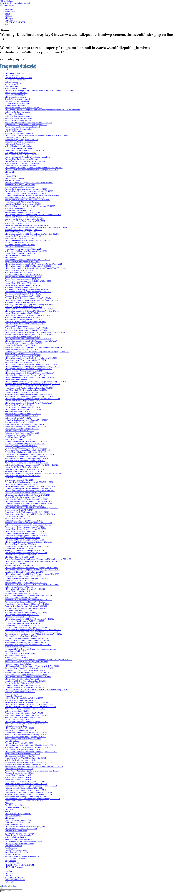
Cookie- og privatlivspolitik (15, 880)
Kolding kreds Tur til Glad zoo (16, 88)
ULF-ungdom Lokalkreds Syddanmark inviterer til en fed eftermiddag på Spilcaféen (36, 135)
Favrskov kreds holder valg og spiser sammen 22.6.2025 (26, 189)
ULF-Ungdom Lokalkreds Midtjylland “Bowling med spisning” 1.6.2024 (32, 367)
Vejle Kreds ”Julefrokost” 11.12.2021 (19, 769)
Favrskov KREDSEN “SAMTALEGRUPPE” (22, 354)
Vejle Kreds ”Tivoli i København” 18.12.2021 (22, 760)
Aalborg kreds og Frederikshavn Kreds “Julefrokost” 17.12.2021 (29, 762)
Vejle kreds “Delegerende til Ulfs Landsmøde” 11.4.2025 (26, 225)
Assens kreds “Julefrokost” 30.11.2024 (19, 270)
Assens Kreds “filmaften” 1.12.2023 (18, 439)
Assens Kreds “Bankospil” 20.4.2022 (19, 719)
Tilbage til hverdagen (13, 816)
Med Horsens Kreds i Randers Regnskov (20, 187)
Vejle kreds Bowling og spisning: (17, 112)
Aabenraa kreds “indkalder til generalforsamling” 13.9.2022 (27, 638)
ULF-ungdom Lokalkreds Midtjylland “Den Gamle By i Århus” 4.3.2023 (32, 570)
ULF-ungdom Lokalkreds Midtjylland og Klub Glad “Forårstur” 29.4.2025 (33, 215)
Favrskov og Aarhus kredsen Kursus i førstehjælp (23, 108)
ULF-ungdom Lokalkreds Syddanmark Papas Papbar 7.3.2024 (28, 403)
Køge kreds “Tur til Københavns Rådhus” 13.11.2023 (25, 461)
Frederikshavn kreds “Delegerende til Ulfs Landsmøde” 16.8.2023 (30, 514)
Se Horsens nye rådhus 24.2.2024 (17, 411)
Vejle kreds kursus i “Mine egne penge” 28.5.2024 (24, 371)
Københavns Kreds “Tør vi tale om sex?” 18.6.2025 (24, 198)
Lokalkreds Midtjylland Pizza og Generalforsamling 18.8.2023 (28, 503)
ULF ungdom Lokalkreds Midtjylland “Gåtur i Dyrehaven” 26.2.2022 (31, 745)
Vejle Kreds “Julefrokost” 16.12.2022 (19, 580)
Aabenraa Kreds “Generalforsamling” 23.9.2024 (23, 296)
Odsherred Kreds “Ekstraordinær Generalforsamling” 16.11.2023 (29, 454)
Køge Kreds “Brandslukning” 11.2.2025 (20, 238)
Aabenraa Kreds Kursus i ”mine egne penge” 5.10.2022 (26, 628)
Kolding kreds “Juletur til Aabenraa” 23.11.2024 (23, 277)
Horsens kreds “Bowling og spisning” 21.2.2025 (23, 236)
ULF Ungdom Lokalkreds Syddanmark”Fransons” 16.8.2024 (28, 339)
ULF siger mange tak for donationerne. (19, 844)
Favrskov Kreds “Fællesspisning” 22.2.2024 (21, 416)
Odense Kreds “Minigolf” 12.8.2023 (18, 516)
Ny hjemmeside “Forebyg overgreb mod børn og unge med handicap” (31, 649)
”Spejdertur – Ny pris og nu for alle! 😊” (20, 153)
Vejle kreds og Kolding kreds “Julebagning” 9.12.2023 (25, 426)
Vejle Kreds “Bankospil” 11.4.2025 (18, 223)
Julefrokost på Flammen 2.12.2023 (18, 435)
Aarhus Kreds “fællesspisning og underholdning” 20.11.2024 (28, 281)
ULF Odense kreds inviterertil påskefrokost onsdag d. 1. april (17, 98)
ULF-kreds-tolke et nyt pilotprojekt (18, 814)
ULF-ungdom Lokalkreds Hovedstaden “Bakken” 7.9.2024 (27, 315)
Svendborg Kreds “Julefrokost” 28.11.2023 (21, 446)
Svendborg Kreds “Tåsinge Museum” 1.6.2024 (22, 362)
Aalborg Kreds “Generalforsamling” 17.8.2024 (22, 337)
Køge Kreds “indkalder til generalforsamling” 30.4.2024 (26, 390)
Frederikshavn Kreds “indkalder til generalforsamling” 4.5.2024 (29, 388)
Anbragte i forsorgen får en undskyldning (20, 232)
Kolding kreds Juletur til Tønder (17, 144)
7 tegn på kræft (10, 861)
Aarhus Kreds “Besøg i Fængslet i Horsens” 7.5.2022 (25, 709)
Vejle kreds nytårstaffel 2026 (15, 138)
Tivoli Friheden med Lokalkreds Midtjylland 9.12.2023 (25, 424)
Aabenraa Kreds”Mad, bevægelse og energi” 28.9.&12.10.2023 (29, 482)
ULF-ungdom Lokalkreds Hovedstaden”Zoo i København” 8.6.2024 (31, 358)
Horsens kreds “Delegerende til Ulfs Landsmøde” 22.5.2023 (27, 546)
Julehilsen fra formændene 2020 (17, 807)
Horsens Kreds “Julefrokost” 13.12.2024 (20, 253)
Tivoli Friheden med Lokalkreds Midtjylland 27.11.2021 (26, 784)
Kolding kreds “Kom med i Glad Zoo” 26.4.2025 (23, 217)
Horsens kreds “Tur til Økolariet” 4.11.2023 (21, 467)
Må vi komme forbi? (12, 863)
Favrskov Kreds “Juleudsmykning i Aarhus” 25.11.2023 (26, 448)
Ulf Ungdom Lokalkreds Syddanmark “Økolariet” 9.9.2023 (27, 495)
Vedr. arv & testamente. (13, 846)
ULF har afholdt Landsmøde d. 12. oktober (21, 829)
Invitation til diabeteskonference (17, 837)
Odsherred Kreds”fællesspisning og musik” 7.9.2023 (24, 497)
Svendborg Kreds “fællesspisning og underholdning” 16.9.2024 (29, 305)
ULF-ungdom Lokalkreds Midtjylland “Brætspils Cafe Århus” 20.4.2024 (32, 399)
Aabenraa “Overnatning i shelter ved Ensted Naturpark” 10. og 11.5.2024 (32, 384)
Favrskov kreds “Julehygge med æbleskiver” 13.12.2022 (26, 583)
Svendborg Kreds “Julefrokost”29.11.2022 (21, 598)
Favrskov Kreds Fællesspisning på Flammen (21, 159)
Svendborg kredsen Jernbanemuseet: (18, 118)
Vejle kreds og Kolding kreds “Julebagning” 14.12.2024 (26, 251)
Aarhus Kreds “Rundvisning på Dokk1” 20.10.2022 (24, 621)
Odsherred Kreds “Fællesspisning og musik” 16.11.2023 (26, 456)
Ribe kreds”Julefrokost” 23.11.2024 (18, 272)
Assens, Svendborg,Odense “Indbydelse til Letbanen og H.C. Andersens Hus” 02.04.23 (38, 559)
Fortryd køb (9, 882)
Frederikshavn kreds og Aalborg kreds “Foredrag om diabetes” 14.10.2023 (33, 474)
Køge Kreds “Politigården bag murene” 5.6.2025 (23, 204)
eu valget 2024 (10, 176)
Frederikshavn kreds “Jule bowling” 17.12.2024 (23, 249)
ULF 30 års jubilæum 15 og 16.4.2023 (19, 557)
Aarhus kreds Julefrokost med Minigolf (19, 148)
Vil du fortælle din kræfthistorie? (17, 859)
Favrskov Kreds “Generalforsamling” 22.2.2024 (23, 414)
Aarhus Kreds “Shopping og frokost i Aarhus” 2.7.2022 (26, 675)
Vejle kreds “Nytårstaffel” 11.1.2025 (18, 247)
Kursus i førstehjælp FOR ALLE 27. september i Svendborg (27, 157)
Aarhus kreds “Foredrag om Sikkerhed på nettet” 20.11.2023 (27, 450)
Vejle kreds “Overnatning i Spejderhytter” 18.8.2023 (24, 506)
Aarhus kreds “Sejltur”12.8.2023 (17, 518)
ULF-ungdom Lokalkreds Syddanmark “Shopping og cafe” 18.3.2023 (31, 568)
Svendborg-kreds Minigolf (15, 95)
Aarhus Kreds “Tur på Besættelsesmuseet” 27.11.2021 (25, 782)
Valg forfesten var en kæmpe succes (18, 78)
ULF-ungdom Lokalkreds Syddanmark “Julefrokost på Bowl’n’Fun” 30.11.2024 (35, 268)
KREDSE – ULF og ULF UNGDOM (19, 865)
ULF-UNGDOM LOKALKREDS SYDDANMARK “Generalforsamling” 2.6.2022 (37, 690)
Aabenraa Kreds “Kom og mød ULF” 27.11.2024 (23, 275)
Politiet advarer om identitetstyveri (17, 822)
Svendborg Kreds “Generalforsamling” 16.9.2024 (23, 307)
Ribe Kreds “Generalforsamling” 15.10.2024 (21, 287)
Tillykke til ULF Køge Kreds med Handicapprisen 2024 (26, 125)
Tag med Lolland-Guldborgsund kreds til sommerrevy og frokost (29, 183)
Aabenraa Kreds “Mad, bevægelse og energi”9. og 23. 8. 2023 (28, 523)
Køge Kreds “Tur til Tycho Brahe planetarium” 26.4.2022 (26, 715)
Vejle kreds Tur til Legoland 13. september (21, 165)
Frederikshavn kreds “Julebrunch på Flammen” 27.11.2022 (27, 604)
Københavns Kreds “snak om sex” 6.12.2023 (22, 433)
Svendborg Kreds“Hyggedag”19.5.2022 (13, 695)
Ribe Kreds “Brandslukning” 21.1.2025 (20, 245)
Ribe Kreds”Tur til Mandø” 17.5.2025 (19, 208)
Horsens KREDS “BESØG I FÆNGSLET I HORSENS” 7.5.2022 (30, 707)
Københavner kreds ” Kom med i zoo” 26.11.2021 (24, 788)
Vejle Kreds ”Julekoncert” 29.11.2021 (19, 777)
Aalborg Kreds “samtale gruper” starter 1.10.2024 (23, 294)
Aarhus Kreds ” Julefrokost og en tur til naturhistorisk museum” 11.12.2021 (33, 771)
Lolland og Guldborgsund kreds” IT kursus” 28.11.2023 (26, 441)
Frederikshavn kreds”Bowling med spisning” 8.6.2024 (25, 360)
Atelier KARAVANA (13, 854)
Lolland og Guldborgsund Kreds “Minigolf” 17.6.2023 (25, 533)
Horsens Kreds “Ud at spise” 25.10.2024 (20, 283)
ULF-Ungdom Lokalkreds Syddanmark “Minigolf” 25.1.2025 (28, 240)
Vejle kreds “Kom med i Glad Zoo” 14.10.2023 (22, 476)
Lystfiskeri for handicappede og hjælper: (20, 833)
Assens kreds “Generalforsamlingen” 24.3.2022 (23, 739)
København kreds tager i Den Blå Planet (20, 185)
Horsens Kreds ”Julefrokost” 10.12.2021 (20, 775)
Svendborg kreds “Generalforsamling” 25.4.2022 (23, 717)
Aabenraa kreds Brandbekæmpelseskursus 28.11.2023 (25, 444)
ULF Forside (10, 172)
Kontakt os (9, 871)
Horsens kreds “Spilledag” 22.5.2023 (19, 548)
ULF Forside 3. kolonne (14, 867)
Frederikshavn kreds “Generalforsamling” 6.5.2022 (24, 713)
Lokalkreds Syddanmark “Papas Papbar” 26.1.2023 (24, 572)
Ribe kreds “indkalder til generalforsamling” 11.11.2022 (26, 613)
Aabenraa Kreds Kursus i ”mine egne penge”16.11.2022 (26, 608)
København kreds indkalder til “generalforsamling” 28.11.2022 (28, 600)
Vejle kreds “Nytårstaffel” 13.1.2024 (18, 418)
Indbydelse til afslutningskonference (18, 839)
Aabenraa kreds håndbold (14, 114)
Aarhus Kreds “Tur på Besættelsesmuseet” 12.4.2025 (25, 221)
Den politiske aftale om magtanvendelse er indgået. (24, 841)
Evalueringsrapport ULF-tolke (16, 657)
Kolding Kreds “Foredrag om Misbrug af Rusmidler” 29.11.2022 (29, 595)
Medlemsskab (10, 11)
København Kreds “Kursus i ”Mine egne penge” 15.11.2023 (27, 459)
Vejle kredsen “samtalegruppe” (16, 379)
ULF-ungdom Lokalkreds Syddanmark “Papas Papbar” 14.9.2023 (30, 491)
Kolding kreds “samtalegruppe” (16, 326)
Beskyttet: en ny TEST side (15, 563)
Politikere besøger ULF (13, 824)
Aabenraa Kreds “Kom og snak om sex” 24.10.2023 (24, 471)
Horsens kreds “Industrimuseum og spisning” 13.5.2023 (26, 553)
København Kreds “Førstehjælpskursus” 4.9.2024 (23, 319)
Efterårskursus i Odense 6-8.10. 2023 (19, 480)
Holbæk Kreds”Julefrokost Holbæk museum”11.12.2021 (26, 764)
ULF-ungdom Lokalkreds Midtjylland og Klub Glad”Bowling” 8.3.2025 (32, 234)
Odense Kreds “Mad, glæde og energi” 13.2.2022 (23, 749)
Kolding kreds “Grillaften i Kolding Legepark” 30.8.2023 (26, 499)
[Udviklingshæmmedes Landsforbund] (15, 3)
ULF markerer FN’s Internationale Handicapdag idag (25, 826)
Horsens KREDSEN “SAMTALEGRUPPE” (22, 392)
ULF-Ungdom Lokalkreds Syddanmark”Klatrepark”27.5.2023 (28, 542)
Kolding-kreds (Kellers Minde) (16, 93)
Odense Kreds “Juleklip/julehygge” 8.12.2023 (22, 429)
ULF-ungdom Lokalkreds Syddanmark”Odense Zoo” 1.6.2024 (28, 369)
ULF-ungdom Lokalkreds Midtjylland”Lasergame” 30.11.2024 (28, 266)
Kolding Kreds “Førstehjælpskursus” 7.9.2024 (22, 317)
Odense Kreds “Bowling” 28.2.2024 (18, 405)
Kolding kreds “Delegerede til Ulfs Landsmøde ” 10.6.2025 (27, 200)
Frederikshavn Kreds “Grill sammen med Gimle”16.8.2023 (27, 512)
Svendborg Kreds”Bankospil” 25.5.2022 (20, 692)
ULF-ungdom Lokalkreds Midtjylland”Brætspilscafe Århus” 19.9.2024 (31, 300)
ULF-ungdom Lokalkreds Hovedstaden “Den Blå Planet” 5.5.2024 (30, 386)
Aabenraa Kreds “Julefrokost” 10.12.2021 (20, 773)
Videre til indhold (6, 1)
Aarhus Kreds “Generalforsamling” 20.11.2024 (22, 279)
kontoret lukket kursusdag (14, 178)
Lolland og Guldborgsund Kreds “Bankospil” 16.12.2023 (26, 420)
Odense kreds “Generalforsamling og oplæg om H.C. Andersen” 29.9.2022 (33, 630)
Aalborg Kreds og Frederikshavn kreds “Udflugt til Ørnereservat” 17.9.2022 (33, 634)
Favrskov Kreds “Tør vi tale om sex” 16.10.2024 (23, 285)
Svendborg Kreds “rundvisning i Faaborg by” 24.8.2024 (26, 330)
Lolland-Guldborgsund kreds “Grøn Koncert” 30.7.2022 (26, 670)
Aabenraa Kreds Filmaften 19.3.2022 (19, 743)
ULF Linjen (9, 818)
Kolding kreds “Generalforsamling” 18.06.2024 (23, 356)
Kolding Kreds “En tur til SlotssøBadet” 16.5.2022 (24, 698)
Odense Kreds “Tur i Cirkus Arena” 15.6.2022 (22, 683)
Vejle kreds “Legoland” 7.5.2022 (17, 711)
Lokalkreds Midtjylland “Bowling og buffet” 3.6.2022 (25, 687)
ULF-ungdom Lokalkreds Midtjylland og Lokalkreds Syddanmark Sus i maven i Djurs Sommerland (42, 110)
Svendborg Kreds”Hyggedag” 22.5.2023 (20, 544)
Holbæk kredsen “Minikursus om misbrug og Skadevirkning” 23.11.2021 (32, 799)
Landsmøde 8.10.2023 (13, 478)
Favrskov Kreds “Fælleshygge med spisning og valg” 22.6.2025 (29, 191)
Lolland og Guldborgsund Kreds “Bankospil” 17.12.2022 (26, 578)
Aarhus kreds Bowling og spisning (18, 120)
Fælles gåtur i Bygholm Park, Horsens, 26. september (25, 161)
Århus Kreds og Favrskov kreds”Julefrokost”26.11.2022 (26, 606)
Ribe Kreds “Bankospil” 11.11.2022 (18, 610)
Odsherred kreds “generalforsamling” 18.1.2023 (23, 576)
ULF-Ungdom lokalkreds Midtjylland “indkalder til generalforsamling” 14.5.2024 (35, 382)
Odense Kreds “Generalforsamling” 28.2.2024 (22, 407)
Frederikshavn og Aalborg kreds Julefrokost (21, 140)
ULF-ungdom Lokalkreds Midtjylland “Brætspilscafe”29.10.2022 (29, 619)
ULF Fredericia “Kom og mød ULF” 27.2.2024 (23, 409)
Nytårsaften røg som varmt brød (17, 101)
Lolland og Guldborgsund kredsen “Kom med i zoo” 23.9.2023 (28, 488)
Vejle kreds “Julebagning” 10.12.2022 (19, 587)
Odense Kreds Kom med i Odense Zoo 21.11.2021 (24, 801)
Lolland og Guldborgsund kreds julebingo (20, 142)
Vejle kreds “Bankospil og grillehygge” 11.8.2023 (23, 521)
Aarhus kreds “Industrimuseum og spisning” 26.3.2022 (25, 737)
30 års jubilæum (11, 257)
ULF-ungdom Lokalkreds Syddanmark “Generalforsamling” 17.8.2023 (31, 508)
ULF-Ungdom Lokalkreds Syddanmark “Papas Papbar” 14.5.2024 (30, 377)
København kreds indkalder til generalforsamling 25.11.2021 (27, 790)
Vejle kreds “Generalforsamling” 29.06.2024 (21, 349)
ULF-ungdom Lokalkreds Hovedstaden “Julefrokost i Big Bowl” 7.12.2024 (33, 264)
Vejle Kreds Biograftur (13, 131)
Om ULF (8, 16)
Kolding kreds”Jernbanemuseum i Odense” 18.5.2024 (25, 375)
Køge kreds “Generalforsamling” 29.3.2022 (21, 730)
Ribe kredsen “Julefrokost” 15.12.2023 (19, 422)
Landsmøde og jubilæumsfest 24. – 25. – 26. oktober (24, 150)
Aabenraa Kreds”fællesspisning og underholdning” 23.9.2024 (28, 298)
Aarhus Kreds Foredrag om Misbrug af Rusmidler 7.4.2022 (27, 724)
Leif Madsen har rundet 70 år (16, 831)
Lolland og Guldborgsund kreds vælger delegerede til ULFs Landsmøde (32, 195)
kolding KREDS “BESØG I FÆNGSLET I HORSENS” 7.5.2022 (30, 705)
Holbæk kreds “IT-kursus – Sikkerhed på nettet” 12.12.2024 (27, 260)
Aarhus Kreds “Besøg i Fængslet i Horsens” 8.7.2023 (25, 527)
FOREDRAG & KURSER (15, 22)
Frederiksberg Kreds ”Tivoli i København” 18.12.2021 (25, 758)
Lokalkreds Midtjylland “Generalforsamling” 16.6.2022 (26, 681)
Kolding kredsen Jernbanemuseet (17, 116)
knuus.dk (8, 875)
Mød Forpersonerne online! (15, 80)
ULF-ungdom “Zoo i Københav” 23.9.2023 (21, 484)
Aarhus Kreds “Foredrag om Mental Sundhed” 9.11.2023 (26, 463)
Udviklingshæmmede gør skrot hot (18, 820)
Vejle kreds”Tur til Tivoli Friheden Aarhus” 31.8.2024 (25, 324)
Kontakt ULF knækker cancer (16, 850)
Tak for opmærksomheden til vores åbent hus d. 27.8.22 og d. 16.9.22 (31, 486)
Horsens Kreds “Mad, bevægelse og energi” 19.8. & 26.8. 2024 (29, 334)
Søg (6, 24)
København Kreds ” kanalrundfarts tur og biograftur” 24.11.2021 (29, 794)
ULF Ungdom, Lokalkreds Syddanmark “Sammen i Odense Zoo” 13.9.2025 (33, 168)
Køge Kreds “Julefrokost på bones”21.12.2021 (22, 754)
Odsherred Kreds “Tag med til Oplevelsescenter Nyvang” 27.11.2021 (31, 786)
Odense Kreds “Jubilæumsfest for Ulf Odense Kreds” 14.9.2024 (29, 309)
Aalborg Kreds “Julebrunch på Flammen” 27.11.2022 (25, 602)
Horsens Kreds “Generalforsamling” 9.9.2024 (22, 313)
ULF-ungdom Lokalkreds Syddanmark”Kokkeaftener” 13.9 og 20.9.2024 (32, 311)
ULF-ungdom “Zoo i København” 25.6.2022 (22, 679)
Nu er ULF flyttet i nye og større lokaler (20, 653)
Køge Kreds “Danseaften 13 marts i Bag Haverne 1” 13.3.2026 (28, 123)
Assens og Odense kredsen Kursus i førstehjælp (23, 127)
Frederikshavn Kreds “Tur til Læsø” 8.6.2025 (22, 202)
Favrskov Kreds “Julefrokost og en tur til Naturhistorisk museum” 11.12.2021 (34, 767)
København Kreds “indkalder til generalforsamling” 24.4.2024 (28, 394)
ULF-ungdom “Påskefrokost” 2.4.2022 (19, 728)
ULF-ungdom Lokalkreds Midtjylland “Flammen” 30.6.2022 (28, 677)
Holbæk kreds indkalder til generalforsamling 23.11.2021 (26, 797)
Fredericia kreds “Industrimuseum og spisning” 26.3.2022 (26, 734)
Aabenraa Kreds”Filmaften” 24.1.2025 (19, 242)
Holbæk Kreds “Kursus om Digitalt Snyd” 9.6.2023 (24, 540)
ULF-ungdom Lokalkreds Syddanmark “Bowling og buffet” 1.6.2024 (31, 364)
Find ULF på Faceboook (14, 741)
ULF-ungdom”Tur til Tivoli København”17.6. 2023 (24, 531)
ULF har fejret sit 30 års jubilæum (17, 255)
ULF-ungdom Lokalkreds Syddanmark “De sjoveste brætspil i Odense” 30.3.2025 (36, 228)
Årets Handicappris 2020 (14, 805)
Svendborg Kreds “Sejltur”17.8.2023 (19, 510)
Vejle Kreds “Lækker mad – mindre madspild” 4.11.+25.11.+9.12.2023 (31, 465)
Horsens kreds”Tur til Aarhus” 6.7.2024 (20, 345)
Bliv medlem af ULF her (14, 878)
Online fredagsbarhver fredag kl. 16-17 (13, 83)
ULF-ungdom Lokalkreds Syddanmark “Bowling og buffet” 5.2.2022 (31, 752)
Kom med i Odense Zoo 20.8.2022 (18, 664)
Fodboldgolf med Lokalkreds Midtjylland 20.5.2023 (24, 551)
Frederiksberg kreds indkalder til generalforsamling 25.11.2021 (28, 792)
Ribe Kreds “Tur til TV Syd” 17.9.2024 (20, 302)
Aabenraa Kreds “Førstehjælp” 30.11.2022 (21, 593)
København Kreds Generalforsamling (19, 133)
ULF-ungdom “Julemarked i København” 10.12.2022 (25, 589)
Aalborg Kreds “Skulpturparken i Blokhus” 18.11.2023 (25, 452)
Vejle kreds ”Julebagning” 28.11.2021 (19, 779)
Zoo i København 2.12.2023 (15, 437)
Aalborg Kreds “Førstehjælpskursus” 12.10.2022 (23, 623)
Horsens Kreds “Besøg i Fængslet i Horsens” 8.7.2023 (25, 529)
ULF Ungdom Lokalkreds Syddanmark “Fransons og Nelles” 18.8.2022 (32, 666)
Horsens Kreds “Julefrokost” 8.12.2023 (19, 431)
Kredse (7, 14)
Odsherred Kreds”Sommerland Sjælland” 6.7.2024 (24, 343)
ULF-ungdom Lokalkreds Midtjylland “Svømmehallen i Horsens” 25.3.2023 (33, 561)
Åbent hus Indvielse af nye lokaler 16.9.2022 (22, 636)
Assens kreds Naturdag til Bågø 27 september (22, 155)
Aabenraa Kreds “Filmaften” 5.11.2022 (19, 617)
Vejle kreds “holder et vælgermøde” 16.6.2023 (22, 538)
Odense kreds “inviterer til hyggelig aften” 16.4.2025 (25, 219)
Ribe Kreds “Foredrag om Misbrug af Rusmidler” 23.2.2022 (27, 747)
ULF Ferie (9, 18)
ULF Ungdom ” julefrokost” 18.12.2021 (20, 756)
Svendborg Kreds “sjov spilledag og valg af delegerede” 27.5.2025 (30, 206)
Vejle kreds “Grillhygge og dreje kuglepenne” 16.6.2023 (26, 536)
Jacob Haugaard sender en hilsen (17, 852)
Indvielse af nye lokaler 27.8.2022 (17, 647)
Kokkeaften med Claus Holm (16, 726)
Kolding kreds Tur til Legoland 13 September (22, 163)
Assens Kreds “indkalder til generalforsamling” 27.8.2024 (26, 328)
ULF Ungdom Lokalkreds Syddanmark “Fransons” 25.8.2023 (28, 501)
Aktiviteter (9, 9)
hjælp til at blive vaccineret (15, 655)
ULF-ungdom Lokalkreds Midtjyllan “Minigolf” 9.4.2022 (26, 722)
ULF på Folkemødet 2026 (14, 73)
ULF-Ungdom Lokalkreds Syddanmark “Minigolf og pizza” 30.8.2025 (31, 170)
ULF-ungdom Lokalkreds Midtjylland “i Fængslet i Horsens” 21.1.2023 (32, 574)
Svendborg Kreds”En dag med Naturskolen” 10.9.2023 (25, 493)
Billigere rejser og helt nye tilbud (17, 103)
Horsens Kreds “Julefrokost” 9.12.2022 (19, 591)
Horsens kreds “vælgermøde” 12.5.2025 (20, 210)
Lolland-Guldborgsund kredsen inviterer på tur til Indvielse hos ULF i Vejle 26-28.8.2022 (38, 660)
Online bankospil (11, 86)
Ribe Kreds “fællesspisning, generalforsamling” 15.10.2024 (27, 290)
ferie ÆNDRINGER (12, 180)
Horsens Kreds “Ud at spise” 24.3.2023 (20, 565)
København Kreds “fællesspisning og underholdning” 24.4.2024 (29, 396)
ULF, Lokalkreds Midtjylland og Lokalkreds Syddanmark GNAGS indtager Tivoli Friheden (39, 90)
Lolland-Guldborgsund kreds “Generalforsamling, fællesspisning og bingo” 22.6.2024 (37, 352)
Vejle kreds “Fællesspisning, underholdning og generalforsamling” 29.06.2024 (34, 347)
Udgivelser (9, 20)
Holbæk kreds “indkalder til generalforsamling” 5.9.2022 (26, 642)
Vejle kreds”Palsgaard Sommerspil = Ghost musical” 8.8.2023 (28, 525)
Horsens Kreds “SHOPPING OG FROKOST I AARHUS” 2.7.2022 (31, 672)
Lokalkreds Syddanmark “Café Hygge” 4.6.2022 (23, 685)
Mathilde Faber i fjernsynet (15, 105)
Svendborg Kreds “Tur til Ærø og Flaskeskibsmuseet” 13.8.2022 (29, 668)
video (7, 174)
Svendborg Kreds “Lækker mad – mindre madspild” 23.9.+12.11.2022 (31, 632)
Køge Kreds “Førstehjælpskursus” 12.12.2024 (22, 262)
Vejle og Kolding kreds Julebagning (18, 146)
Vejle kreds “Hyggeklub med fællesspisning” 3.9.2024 (25, 322)
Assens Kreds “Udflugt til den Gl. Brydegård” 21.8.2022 (26, 662)
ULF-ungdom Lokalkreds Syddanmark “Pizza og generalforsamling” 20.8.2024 (35, 332)
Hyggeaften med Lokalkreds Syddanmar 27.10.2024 (24, 469)
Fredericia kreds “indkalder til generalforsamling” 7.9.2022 (27, 640)
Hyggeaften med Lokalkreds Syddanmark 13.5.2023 (24, 555)
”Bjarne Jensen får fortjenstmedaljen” (19, 835)
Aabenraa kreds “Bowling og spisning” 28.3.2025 (23, 230)
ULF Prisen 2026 (11, 76)
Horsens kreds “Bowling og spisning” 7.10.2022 (23, 625)
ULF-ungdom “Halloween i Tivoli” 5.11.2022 (22, 615)
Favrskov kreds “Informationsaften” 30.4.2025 (22, 213)
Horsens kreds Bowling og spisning (18, 129)
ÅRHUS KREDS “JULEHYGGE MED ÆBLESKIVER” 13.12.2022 (32, 585)
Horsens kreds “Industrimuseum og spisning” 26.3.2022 (26, 732)
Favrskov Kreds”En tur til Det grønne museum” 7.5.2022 (26, 702)
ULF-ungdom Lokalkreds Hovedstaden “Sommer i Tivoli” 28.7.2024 (31, 341)
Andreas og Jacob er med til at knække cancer (22, 856)
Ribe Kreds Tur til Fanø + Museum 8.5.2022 (21, 700)
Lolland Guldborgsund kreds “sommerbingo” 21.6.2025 (26, 193)
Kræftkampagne (11, 848)
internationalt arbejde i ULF (15, 651)
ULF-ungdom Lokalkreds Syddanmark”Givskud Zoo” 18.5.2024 (29, 373)
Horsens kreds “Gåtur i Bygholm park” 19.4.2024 (23, 401)
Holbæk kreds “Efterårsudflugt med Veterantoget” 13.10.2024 (28, 292)
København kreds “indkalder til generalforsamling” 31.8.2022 (28, 645)
